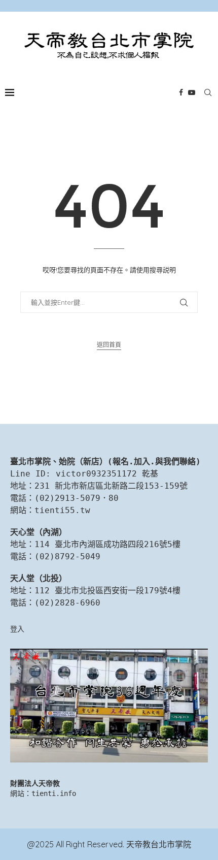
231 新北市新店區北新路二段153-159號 (111, 486)
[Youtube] (191, 92)
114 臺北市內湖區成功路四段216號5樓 (107, 544)
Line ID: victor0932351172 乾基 (84, 474)
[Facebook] (181, 92)
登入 (17, 628)
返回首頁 (109, 344)
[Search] (208, 92)
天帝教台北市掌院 (158, 844)
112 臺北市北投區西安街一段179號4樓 (107, 590)
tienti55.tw (62, 510)
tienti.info (53, 793)
